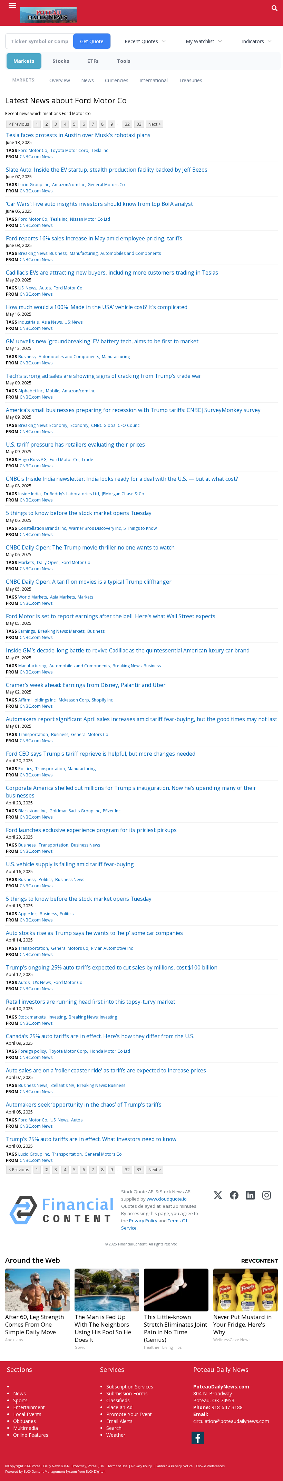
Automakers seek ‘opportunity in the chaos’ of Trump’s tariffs (84, 1104)
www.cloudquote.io (167, 1199)
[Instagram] (267, 1210)
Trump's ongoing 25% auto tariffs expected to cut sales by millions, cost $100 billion (111, 967)
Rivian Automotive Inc (112, 948)
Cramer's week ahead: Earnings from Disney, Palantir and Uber (86, 685)
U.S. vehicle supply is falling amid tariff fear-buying (70, 864)
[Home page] (48, 14)
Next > (154, 124)
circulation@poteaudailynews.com (231, 1421)
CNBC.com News (36, 157)
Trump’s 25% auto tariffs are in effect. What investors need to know (91, 1139)
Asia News (52, 322)
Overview (59, 80)
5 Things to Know (140, 528)
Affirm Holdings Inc (37, 700)
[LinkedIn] (250, 1210)
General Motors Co (106, 185)
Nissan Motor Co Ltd (90, 219)
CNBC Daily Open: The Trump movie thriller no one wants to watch (90, 547)
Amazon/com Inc (68, 185)
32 (127, 124)
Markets (24, 61)
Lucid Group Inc (33, 185)
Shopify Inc (102, 700)
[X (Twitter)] (218, 1210)
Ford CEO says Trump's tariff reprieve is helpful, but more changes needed (100, 753)
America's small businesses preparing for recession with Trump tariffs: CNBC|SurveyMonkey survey (133, 410)
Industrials (28, 322)
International (153, 80)
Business (27, 357)
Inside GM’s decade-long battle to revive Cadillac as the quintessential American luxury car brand (128, 650)
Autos (45, 288)
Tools (123, 61)
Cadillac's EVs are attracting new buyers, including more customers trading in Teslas (112, 272)
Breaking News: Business (42, 253)
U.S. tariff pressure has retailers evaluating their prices (75, 444)
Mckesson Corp (74, 700)
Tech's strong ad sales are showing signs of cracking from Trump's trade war (103, 376)
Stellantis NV (62, 1085)
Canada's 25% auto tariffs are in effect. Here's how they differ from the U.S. (100, 1036)
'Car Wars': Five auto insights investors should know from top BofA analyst (99, 204)
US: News (27, 288)
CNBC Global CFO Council (116, 425)
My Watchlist (200, 41)
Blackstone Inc (32, 811)
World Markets (32, 597)
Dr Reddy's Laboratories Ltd (71, 494)
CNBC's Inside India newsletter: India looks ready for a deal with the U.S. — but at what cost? (122, 478)
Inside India (29, 494)
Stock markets (32, 1017)
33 (139, 124)
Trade (87, 459)
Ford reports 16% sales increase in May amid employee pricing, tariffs (94, 238)
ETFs (93, 61)
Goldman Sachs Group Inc (74, 811)
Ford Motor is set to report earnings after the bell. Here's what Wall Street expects (110, 616)
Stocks (60, 61)
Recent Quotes (141, 41)
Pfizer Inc (111, 811)
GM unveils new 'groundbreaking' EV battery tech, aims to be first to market (102, 341)
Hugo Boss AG (32, 459)
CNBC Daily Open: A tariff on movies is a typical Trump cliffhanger (89, 581)
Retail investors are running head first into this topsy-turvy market (90, 1001)
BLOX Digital (95, 1471)
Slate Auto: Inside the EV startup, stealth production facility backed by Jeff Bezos (106, 169)
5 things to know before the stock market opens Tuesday (79, 513)
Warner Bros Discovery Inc (95, 528)
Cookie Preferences (210, 1466)
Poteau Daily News (46, 1466)
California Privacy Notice (174, 1466)
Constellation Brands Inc (42, 528)
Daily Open (48, 562)
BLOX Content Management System (50, 1471)
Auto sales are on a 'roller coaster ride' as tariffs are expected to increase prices (106, 1070)
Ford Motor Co (32, 150)
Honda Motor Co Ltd (110, 1051)
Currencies (116, 80)
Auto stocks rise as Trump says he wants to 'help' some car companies (94, 933)
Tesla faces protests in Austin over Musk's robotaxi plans (78, 135)
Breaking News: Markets (61, 631)
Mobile (52, 391)
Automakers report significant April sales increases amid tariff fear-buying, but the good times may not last (141, 719)
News (87, 80)
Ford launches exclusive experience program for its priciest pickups (91, 830)
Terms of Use (117, 1466)
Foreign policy (32, 1051)
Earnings (26, 631)
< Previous (19, 124)
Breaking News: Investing (93, 1017)
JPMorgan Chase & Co (123, 494)
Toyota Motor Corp (69, 150)
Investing (57, 1017)
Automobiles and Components (130, 253)
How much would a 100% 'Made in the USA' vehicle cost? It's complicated (96, 307)
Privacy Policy (143, 1220)
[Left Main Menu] (12, 5)
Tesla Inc (99, 150)
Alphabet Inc (30, 391)
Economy (79, 425)
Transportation (33, 734)
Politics (25, 769)
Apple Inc (27, 914)
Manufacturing (84, 253)
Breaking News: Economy (42, 425)
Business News (85, 845)
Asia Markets (62, 597)
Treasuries (190, 80)
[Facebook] (234, 1210)
